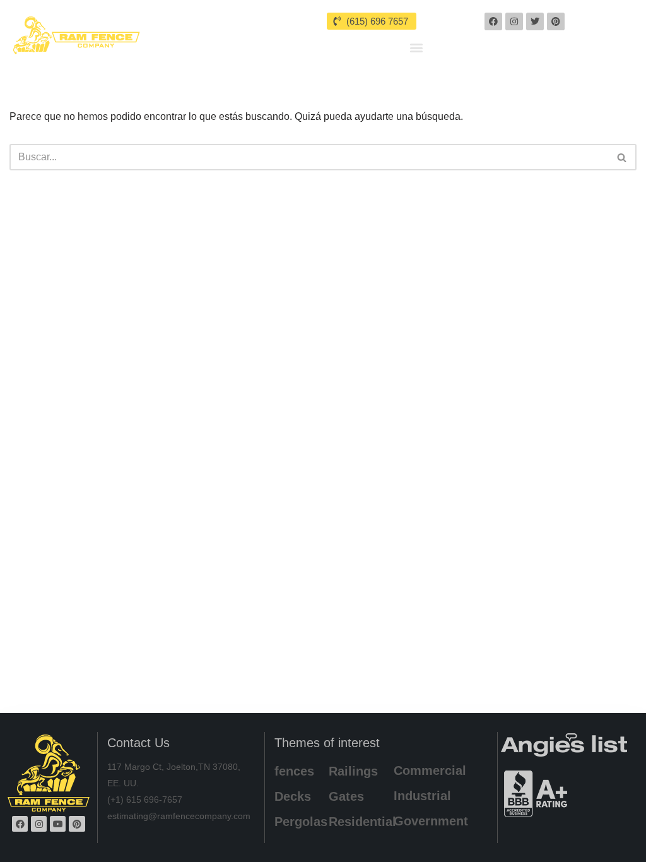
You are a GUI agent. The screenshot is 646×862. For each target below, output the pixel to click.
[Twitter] (535, 21)
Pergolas (300, 822)
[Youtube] (58, 824)
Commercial (430, 770)
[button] (416, 47)
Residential (362, 822)
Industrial (422, 796)
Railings (353, 771)
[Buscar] (622, 157)
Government (431, 821)
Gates (346, 796)
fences (294, 771)
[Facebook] (493, 21)
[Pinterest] (556, 21)
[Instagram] (514, 21)
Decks (292, 796)
